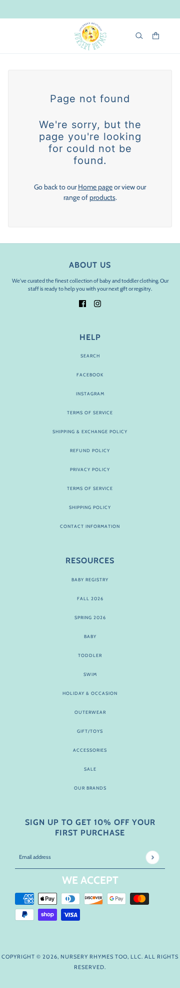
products (103, 197)
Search (90, 355)
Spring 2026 (90, 617)
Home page (95, 186)
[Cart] (156, 35)
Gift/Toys (90, 731)
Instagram (90, 393)
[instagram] (97, 303)
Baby (90, 636)
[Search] (139, 35)
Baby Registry (90, 579)
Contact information (90, 526)
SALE (90, 769)
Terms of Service (90, 412)
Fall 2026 (90, 598)
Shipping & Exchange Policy (90, 431)
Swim (90, 674)
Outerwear (90, 712)
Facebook (90, 374)
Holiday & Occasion (90, 693)
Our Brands (90, 788)
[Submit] (152, 857)
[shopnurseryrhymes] (90, 36)
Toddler (90, 655)
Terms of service (90, 488)
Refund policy (90, 450)
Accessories (90, 750)
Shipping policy (90, 507)
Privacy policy (90, 469)
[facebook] (82, 303)
